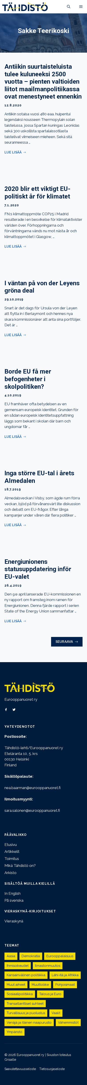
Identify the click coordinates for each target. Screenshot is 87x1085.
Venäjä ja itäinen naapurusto (29, 1023)
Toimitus (11, 858)
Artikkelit (11, 851)
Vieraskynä (13, 921)
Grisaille (10, 1059)
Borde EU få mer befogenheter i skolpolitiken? (27, 379)
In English (12, 893)
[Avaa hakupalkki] (68, 6)
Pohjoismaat (65, 985)
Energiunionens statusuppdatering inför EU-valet (37, 569)
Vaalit (56, 1013)
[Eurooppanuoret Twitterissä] (14, 709)
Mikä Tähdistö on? (20, 865)
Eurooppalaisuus (59, 956)
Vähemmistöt (68, 1023)
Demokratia (31, 956)
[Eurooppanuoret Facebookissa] (6, 709)
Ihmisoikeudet (18, 966)
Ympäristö (14, 1032)
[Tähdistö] (25, 6)
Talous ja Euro (50, 994)
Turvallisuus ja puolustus (26, 1013)
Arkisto (10, 872)
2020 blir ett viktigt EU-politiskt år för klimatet (37, 192)
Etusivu (10, 844)
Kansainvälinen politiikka (26, 975)
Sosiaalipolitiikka (20, 994)
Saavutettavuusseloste (20, 1069)
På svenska (13, 900)
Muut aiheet (16, 985)
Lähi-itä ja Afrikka (65, 975)
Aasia (11, 956)
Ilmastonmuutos (47, 966)
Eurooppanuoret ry (20, 699)
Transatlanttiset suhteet (25, 1004)
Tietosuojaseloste (52, 1069)
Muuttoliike (40, 985)
